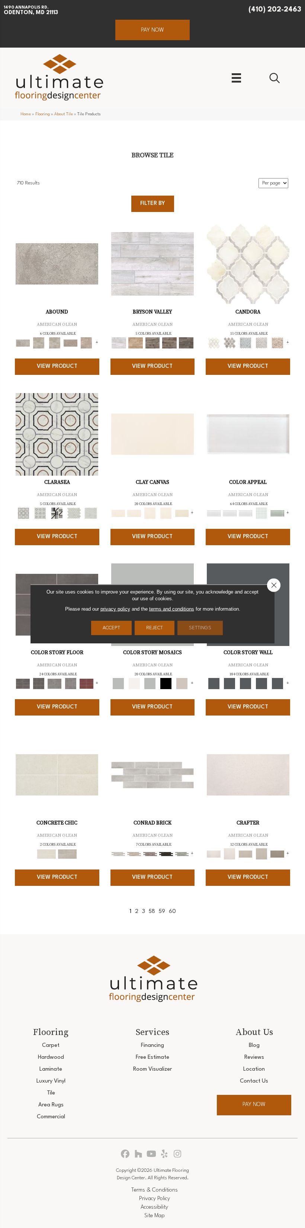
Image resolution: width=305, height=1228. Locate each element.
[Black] (166, 683)
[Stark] (166, 854)
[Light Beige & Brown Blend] (277, 343)
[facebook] (125, 1155)
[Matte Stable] (182, 683)
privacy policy (115, 609)
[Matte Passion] (86, 683)
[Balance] (118, 683)
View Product (57, 366)
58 (152, 911)
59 (162, 911)
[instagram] (177, 1155)
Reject (154, 628)
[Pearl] (248, 434)
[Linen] (134, 854)
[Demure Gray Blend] (230, 343)
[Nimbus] (57, 263)
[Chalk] (152, 434)
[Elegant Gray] (67, 854)
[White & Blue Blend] (246, 343)
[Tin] (150, 854)
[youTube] (151, 1155)
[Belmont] (40, 513)
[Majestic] (74, 513)
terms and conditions (171, 609)
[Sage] (182, 854)
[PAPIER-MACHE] (248, 774)
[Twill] (246, 854)
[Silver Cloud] (277, 513)
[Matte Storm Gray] (54, 683)
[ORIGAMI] (277, 854)
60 (172, 911)
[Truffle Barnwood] (186, 343)
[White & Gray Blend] (261, 343)
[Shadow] (214, 683)
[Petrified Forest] (169, 343)
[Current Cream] (57, 774)
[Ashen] (70, 343)
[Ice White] (134, 683)
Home (25, 114)
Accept (111, 628)
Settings (200, 628)
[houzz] (138, 1155)
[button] (152, 30)
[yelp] (164, 1155)
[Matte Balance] (150, 683)
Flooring (42, 114)
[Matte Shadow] (23, 683)
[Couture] (57, 513)
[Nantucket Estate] (152, 343)
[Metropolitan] (57, 434)
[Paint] (182, 513)
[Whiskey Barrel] (135, 343)
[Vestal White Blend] (248, 263)
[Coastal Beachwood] (152, 263)
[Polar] (152, 774)
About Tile (63, 114)
